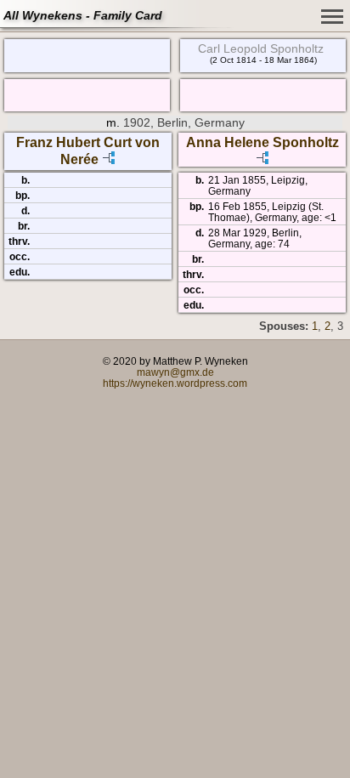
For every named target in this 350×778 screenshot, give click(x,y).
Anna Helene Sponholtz (262, 142)
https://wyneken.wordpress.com (175, 383)
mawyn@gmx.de (175, 372)
